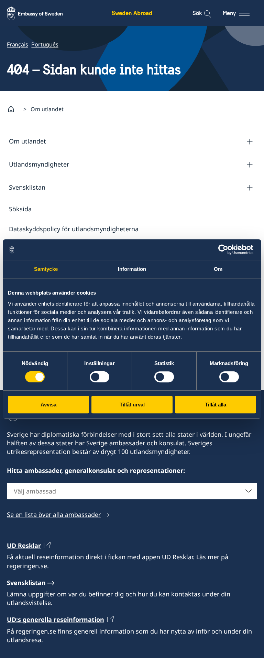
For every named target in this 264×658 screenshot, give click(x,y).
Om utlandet (47, 109)
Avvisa (48, 404)
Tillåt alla (215, 404)
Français (17, 44)
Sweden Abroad (132, 13)
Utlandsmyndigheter (39, 164)
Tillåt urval (132, 404)
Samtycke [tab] (46, 269)
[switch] (99, 376)
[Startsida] (14, 109)
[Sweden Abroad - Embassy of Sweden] (41, 13)
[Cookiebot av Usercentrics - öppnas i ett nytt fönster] (226, 249)
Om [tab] (218, 269)
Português (44, 44)
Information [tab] (132, 269)
